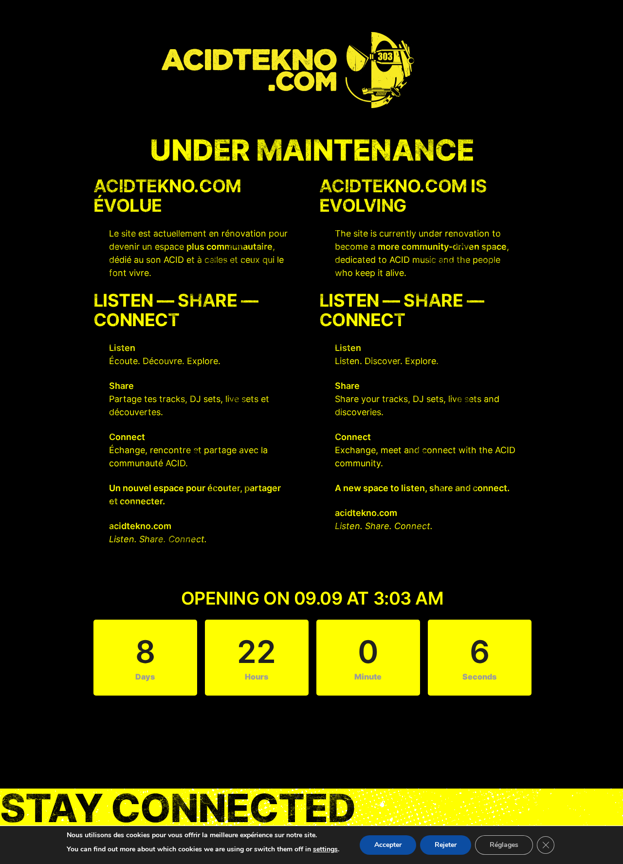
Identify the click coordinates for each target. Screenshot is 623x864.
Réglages (504, 844)
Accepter (388, 844)
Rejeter (446, 844)
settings (325, 849)
